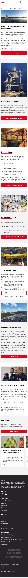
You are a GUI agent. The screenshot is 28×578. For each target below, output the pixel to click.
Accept (6, 296)
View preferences (19, 296)
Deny (12, 296)
